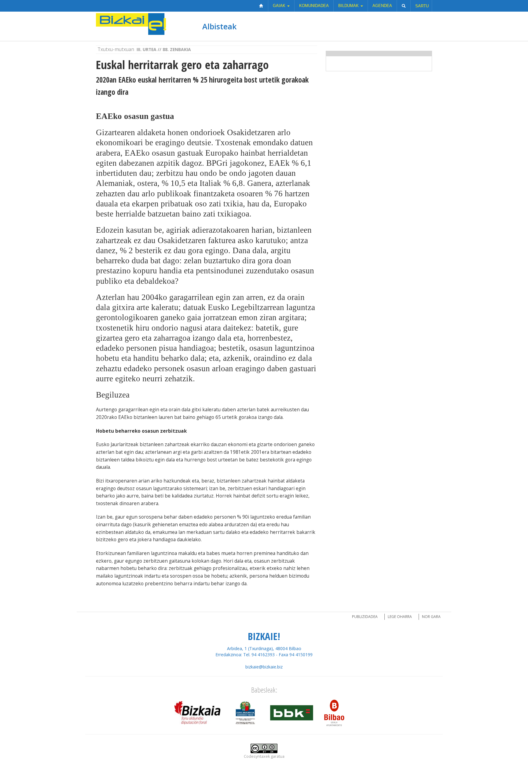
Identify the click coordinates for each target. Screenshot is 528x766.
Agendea (382, 5)
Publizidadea (365, 616)
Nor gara (431, 616)
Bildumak (349, 5)
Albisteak (219, 26)
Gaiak (280, 5)
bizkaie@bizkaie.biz (264, 667)
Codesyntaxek (257, 756)
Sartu (422, 6)
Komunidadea (314, 5)
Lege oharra (400, 616)
